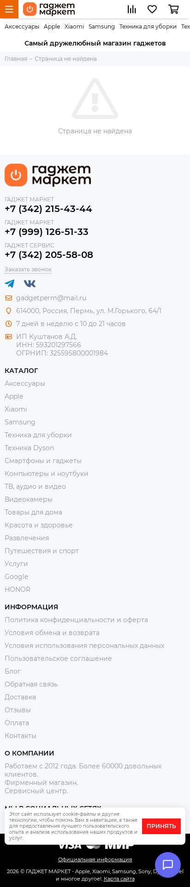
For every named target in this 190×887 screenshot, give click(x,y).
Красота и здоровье (39, 525)
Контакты (20, 736)
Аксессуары (22, 26)
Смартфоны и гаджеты (43, 461)
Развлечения (27, 538)
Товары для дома (33, 512)
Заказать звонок (28, 269)
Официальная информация (95, 859)
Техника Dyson (29, 448)
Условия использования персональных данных (84, 645)
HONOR (17, 589)
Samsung (102, 26)
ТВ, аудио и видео (35, 486)
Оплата (17, 723)
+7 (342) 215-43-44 (48, 208)
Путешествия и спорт (42, 551)
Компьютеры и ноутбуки (47, 473)
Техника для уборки (148, 26)
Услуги (16, 564)
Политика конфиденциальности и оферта (76, 620)
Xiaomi (74, 26)
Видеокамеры (29, 499)
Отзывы (18, 710)
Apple (52, 26)
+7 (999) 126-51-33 (47, 231)
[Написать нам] (168, 865)
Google (16, 576)
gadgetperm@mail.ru (51, 298)
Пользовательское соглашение (58, 658)
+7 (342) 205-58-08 (49, 254)
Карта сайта (119, 879)
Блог (13, 671)
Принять (161, 826)
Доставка (20, 697)
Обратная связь (31, 684)
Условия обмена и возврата (52, 633)
